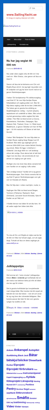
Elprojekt (19, 364)
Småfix (23, 397)
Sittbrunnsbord (24, 392)
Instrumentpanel (32, 372)
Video (10, 406)
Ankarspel (21, 350)
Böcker (17, 253)
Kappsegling (17, 377)
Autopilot (34, 350)
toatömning (20, 402)
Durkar (10, 364)
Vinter (18, 406)
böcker (27, 253)
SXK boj (10, 402)
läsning (33, 253)
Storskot (33, 398)
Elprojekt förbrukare (20, 369)
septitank (11, 392)
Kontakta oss (24, 44)
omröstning (21, 385)
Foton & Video (30, 39)
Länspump (27, 381)
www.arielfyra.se (12, 243)
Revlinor (19, 389)
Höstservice (12, 373)
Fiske (35, 369)
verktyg (37, 402)
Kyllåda (30, 377)
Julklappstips (15, 266)
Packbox (30, 384)
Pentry (11, 388)
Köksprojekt (13, 381)
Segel (26, 389)
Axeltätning (12, 355)
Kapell (9, 377)
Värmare (25, 406)
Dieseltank (35, 360)
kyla (24, 377)
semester (33, 389)
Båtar (33, 354)
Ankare (10, 350)
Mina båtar (17, 39)
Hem (8, 39)
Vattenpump (30, 402)
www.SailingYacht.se (22, 14)
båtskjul (12, 360)
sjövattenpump (11, 398)
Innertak (19, 373)
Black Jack (23, 355)
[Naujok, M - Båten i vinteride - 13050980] (22, 307)
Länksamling (11, 44)
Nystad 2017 (12, 384)
